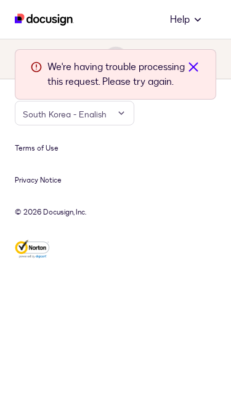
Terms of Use (37, 148)
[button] (187, 19)
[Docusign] (44, 20)
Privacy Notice (38, 180)
